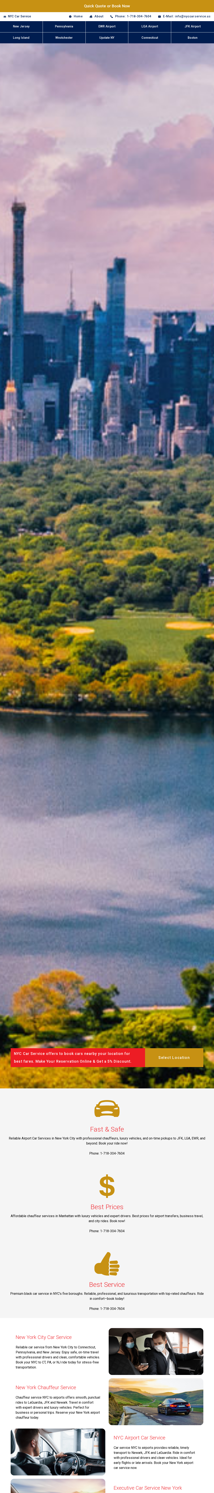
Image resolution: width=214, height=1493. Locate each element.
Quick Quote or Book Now (107, 6)
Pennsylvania (64, 26)
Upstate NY (106, 38)
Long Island (21, 38)
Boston (192, 38)
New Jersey (21, 26)
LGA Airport (149, 26)
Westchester (64, 38)
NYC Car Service (19, 16)
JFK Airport (193, 26)
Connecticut (149, 38)
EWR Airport (106, 26)
